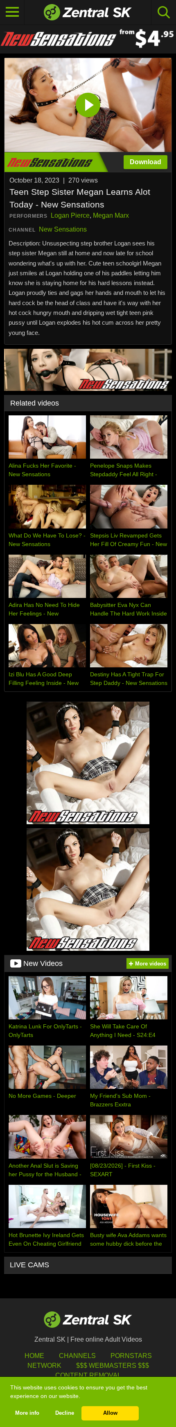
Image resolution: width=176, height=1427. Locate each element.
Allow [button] (110, 1413)
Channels (77, 1355)
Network (44, 1365)
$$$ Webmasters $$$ (112, 1365)
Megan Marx (111, 215)
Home (34, 1355)
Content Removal (88, 1375)
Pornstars (131, 1355)
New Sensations (63, 229)
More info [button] (27, 1413)
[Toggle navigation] (12, 12)
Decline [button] (64, 1413)
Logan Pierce (70, 215)
